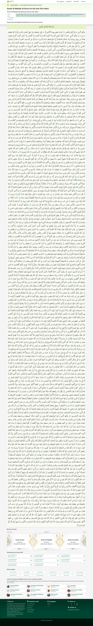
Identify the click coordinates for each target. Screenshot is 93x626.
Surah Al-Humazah (53, 572)
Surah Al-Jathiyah (79, 572)
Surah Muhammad (40, 575)
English (48, 603)
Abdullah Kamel (54, 590)
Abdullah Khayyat (55, 586)
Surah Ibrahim (40, 572)
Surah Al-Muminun (13, 575)
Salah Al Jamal (54, 595)
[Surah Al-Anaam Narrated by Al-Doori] (73, 542)
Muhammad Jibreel (14, 590)
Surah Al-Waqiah (30, 609)
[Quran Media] (10, 2)
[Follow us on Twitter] (71, 604)
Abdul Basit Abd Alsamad (16, 595)
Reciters (83, 1)
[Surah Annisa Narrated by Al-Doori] (20, 542)
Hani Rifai (73, 586)
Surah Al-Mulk (30, 611)
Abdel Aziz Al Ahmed (35, 590)
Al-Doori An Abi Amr (14, 5)
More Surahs (10, 19)
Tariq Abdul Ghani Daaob (77, 595)
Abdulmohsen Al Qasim (76, 590)
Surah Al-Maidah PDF (12, 555)
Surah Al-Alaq (26, 572)
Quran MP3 (76, 1)
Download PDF (11, 17)
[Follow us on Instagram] (74, 604)
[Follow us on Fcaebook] (69, 604)
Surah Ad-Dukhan (79, 575)
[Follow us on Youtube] (77, 604)
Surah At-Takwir (53, 575)
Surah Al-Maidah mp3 (12, 581)
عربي (48, 605)
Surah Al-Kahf (30, 605)
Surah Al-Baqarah (30, 603)
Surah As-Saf (66, 575)
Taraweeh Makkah (14, 586)
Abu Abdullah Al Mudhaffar (36, 595)
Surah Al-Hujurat (13, 572)
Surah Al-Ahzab (66, 572)
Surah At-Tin (26, 575)
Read (9, 14)
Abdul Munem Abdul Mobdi (36, 586)
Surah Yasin (29, 607)
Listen (9, 16)
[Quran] (8, 5)
